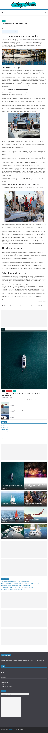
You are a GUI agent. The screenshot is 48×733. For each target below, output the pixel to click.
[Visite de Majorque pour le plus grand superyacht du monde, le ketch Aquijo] (5, 411)
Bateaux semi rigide (14, 14)
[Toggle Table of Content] (15, 32)
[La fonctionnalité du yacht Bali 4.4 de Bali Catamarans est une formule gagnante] (35, 531)
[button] (34, 14)
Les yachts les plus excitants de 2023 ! (16, 404)
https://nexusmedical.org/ (7, 651)
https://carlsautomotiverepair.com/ (8, 718)
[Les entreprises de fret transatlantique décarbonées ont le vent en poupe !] (12, 499)
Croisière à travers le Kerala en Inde (38, 305)
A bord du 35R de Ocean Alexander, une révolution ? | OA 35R (21, 416)
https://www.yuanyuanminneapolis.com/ (9, 724)
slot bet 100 (3, 722)
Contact (32, 14)
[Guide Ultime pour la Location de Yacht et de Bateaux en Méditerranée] (24, 360)
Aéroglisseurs (3, 425)
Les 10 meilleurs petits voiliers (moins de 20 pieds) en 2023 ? (11, 519)
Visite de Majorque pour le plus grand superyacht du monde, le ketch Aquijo (24, 410)
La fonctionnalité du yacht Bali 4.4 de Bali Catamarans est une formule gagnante (34, 535)
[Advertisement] (24, 318)
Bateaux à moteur (24, 14)
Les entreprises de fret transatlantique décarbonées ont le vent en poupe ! (10, 502)
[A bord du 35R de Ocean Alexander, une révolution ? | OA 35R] (5, 416)
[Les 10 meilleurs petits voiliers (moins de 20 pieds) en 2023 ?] (12, 515)
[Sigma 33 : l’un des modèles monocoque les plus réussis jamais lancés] (12, 531)
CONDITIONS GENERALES (7, 686)
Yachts (16, 11)
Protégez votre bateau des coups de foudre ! (12, 305)
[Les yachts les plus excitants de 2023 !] (5, 405)
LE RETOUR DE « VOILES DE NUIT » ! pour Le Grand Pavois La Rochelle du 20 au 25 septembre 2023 (35, 485)
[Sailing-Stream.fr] (2, 12)
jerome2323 (10, 26)
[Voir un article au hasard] (45, 12)
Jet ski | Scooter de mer (5, 435)
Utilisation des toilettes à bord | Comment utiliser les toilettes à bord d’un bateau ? (34, 502)
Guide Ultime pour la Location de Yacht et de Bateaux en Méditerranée (21, 394)
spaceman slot (4, 721)
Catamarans (33, 11)
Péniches (2, 436)
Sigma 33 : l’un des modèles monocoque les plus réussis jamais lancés (11, 535)
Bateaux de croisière (24, 11)
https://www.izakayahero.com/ (7, 719)
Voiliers (11, 11)
